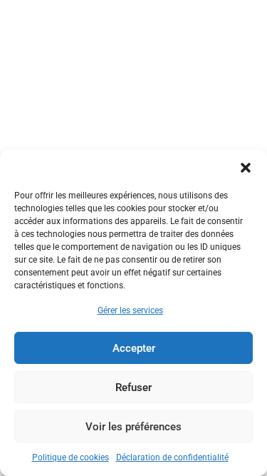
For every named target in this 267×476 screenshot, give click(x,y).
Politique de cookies (70, 457)
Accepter (133, 348)
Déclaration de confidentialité (172, 457)
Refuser (133, 387)
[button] (246, 168)
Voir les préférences (133, 426)
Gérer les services (130, 310)
